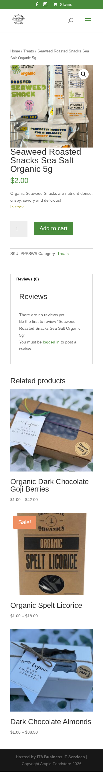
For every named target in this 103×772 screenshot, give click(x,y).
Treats (28, 51)
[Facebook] (37, 5)
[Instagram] (45, 5)
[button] (83, 74)
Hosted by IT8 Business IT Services (50, 757)
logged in (51, 342)
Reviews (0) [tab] (27, 279)
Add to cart (53, 228)
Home (15, 51)
